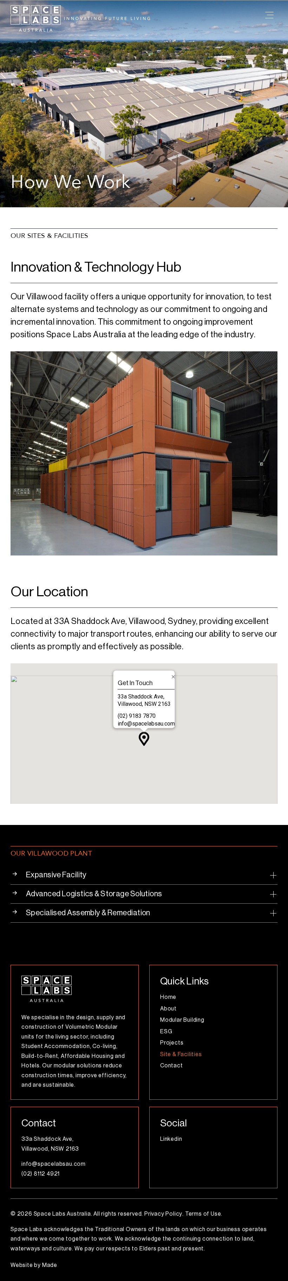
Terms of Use (203, 1214)
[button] (144, 875)
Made (49, 1265)
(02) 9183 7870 (137, 716)
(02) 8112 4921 (40, 1174)
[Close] (173, 676)
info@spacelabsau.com (146, 723)
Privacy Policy (163, 1214)
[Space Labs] (46, 978)
